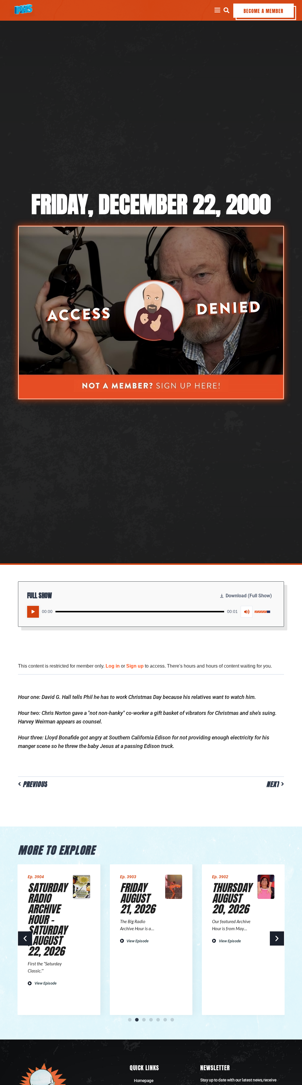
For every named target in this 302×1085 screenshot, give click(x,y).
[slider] (139, 611)
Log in (113, 665)
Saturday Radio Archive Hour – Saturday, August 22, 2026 (47, 919)
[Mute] (246, 612)
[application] (148, 612)
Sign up (135, 665)
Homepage (143, 1080)
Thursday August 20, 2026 (231, 898)
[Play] (33, 612)
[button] (226, 10)
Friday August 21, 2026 (137, 898)
